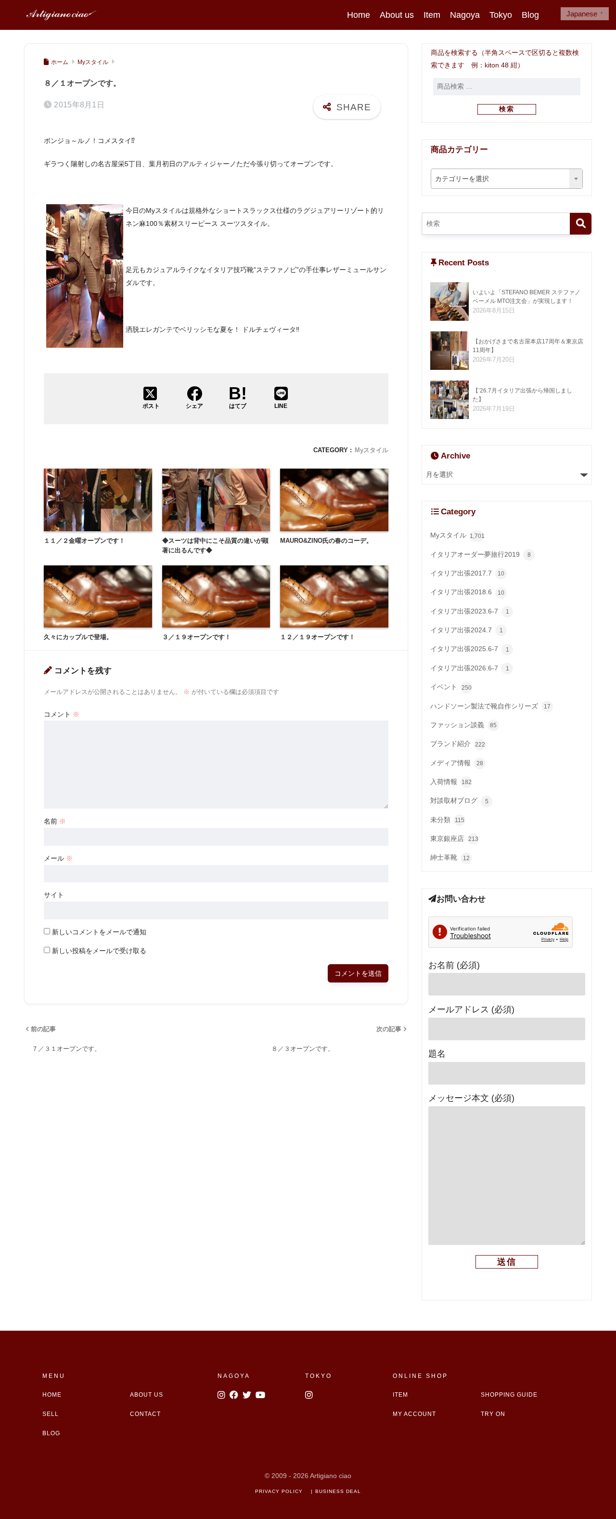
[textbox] (507, 179)
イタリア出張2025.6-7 (469, 649)
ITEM (400, 1394)
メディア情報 (456, 763)
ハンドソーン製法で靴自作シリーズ (490, 706)
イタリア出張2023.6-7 (469, 611)
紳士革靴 (450, 857)
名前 (55, 821)
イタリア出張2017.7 (467, 573)
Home (358, 15)
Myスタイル (371, 450)
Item (432, 15)
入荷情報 (451, 782)
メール (58, 858)
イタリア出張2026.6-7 (469, 668)
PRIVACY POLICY (279, 1491)
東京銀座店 (454, 838)
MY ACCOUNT (414, 1414)
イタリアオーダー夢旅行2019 (480, 554)
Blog (530, 15)
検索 (506, 109)
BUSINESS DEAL (338, 1491)
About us (397, 15)
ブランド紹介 (457, 743)
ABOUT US (146, 1394)
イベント (451, 687)
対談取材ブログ (459, 800)
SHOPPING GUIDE (509, 1394)
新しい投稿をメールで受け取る (99, 951)
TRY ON (493, 1414)
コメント (61, 714)
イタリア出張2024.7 (466, 630)
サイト (54, 895)
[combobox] (507, 179)
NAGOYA (234, 1376)
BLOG (51, 1433)
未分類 (447, 820)
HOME (52, 1394)
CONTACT (145, 1414)
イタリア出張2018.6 (467, 592)
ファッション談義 (463, 725)
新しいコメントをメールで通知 (99, 932)
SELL (50, 1414)
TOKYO (318, 1376)
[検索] (580, 224)
